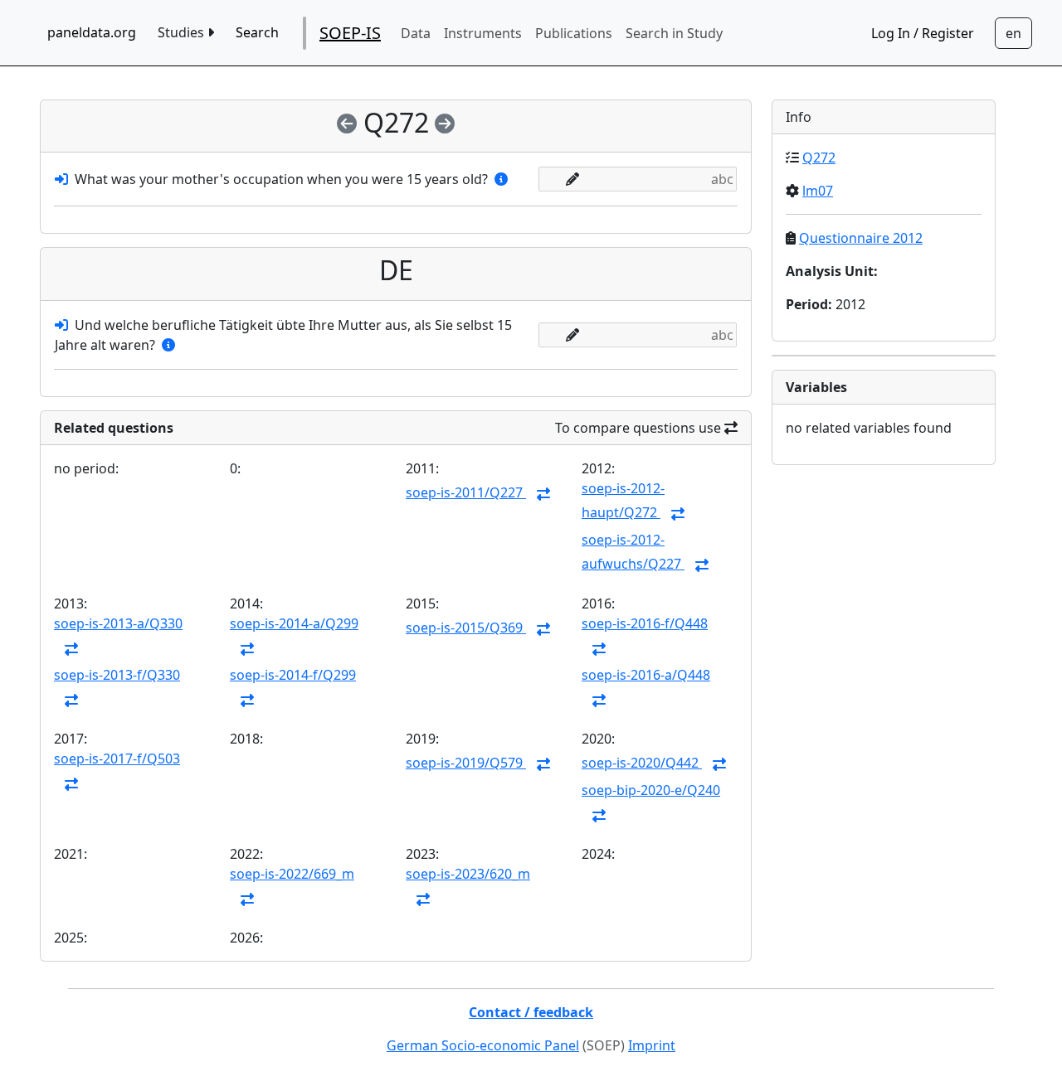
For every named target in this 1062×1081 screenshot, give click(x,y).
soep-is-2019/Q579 (466, 763)
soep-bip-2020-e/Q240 (651, 790)
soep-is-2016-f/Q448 (645, 623)
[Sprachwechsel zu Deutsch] (1013, 33)
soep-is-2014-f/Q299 (293, 675)
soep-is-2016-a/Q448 (646, 675)
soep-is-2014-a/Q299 (294, 623)
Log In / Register (922, 33)
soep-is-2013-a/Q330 (118, 623)
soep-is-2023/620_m (468, 874)
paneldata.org (91, 32)
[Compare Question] (543, 494)
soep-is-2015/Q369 (466, 627)
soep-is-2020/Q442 (642, 763)
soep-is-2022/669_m (292, 874)
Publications (573, 33)
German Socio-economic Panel (483, 1045)
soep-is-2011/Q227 (466, 492)
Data (416, 33)
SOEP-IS (350, 33)
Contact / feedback (531, 1012)
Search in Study (674, 33)
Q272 (818, 157)
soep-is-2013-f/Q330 (117, 675)
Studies (182, 32)
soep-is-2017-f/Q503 (117, 758)
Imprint (651, 1045)
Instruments (483, 33)
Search (257, 32)
